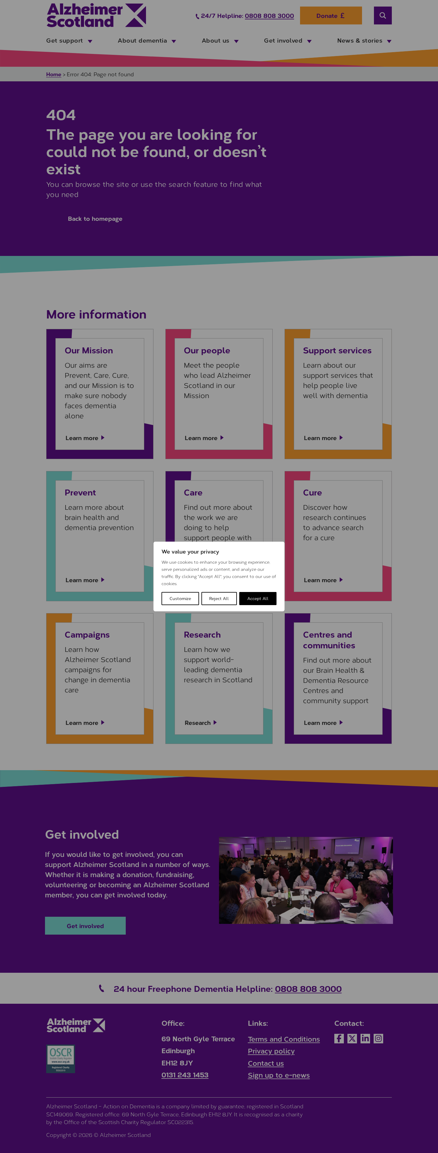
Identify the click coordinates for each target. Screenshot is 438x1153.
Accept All (257, 598)
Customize (180, 598)
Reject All (219, 598)
